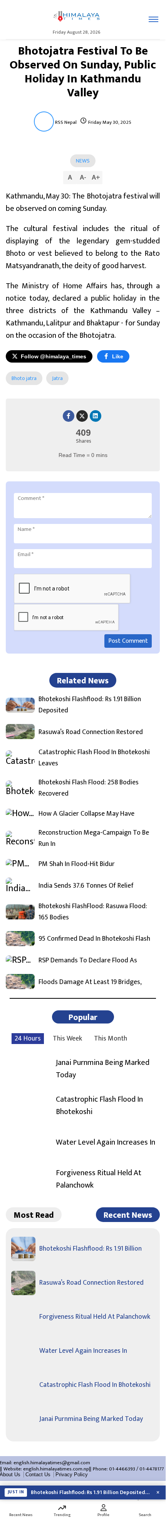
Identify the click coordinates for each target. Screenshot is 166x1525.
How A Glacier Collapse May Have (86, 814)
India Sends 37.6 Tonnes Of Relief (86, 886)
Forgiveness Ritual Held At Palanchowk (98, 1179)
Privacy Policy (71, 1474)
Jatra (57, 378)
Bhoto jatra (24, 378)
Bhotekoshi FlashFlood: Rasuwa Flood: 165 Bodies (93, 912)
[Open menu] (153, 19)
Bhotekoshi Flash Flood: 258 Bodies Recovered (89, 788)
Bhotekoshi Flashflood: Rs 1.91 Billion (90, 1249)
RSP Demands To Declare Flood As (88, 960)
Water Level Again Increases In (105, 1142)
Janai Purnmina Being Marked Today (102, 1069)
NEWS (83, 160)
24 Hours (28, 1038)
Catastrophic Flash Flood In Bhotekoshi (99, 1105)
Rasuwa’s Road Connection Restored (91, 732)
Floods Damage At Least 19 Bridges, (90, 982)
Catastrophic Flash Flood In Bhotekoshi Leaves (94, 758)
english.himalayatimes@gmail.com (51, 1462)
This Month (110, 1038)
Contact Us (37, 1474)
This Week (67, 1038)
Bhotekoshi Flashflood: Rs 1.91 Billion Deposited (90, 705)
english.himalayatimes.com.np (56, 1469)
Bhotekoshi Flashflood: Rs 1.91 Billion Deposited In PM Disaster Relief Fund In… (90, 1492)
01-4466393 (122, 1469)
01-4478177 (151, 1469)
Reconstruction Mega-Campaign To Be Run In (94, 838)
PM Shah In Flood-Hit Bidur (77, 864)
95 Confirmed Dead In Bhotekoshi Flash (94, 939)
